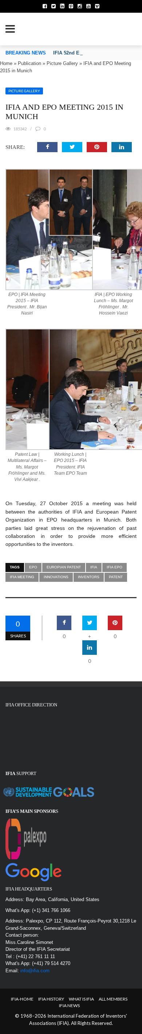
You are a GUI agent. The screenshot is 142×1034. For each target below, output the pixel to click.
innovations (56, 577)
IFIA (93, 567)
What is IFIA (81, 999)
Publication (29, 63)
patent (116, 577)
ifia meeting (22, 577)
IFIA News (69, 1005)
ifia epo (114, 567)
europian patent (64, 567)
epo (33, 567)
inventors (88, 577)
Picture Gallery (62, 63)
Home (6, 63)
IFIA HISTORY (51, 999)
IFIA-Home (22, 999)
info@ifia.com (35, 970)
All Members (113, 999)
